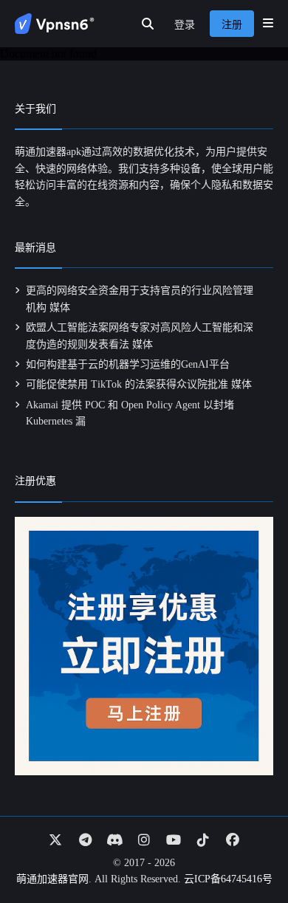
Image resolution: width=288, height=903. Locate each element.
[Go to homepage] (55, 23)
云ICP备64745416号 (228, 879)
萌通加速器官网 (52, 879)
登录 (184, 24)
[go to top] (248, 850)
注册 (232, 24)
